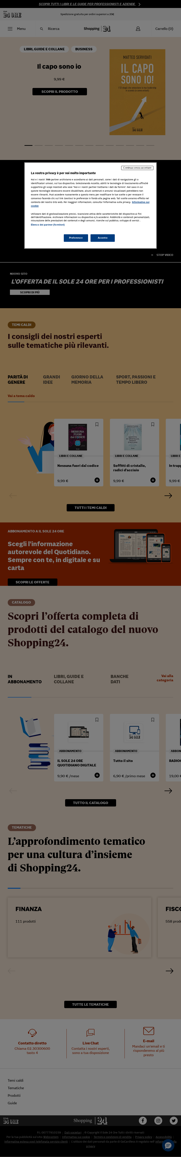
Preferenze (76, 237)
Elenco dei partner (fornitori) (48, 225)
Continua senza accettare (137, 168)
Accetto (103, 237)
